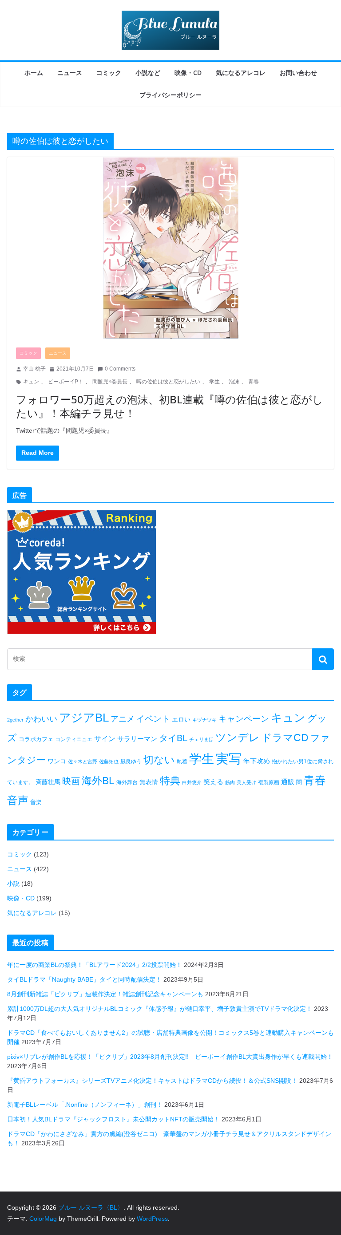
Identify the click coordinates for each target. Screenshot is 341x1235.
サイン (104, 738)
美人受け (246, 782)
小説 (13, 883)
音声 (17, 800)
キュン (31, 382)
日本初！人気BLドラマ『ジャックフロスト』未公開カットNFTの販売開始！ (113, 1119)
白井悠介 (192, 782)
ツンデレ (237, 737)
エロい (181, 719)
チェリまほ (201, 739)
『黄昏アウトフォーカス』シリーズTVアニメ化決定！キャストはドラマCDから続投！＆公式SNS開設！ (152, 1080)
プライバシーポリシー (170, 95)
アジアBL (84, 717)
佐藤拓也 (109, 761)
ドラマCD (285, 737)
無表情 (148, 781)
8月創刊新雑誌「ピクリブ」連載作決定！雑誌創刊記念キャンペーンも (105, 994)
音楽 (36, 802)
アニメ (123, 718)
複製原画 (268, 782)
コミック (108, 72)
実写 (229, 758)
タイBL (173, 738)
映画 (71, 781)
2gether (15, 719)
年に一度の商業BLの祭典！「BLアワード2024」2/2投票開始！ (94, 964)
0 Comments (120, 369)
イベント (153, 718)
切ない (159, 759)
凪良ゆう (131, 761)
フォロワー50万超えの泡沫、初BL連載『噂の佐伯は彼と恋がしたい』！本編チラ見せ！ (169, 406)
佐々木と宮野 (82, 761)
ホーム (33, 72)
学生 (214, 382)
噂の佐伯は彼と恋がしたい (168, 382)
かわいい (41, 718)
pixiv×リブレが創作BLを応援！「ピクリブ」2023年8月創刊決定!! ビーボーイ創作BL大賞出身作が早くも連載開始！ (170, 1056)
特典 (170, 780)
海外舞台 (127, 782)
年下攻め (256, 761)
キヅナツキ (204, 719)
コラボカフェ (36, 739)
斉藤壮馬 (48, 781)
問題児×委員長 (109, 382)
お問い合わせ (298, 72)
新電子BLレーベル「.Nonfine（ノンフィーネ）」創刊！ (85, 1104)
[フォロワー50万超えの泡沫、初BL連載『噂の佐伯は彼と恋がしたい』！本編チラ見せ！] (170, 248)
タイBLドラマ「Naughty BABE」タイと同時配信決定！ (84, 979)
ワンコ (57, 761)
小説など (147, 72)
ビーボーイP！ (65, 382)
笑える (213, 781)
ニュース (69, 72)
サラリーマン (137, 738)
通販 (287, 781)
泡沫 (234, 382)
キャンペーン (243, 718)
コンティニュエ (73, 739)
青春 (253, 382)
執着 (182, 761)
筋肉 (230, 782)
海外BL (98, 780)
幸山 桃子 (34, 369)
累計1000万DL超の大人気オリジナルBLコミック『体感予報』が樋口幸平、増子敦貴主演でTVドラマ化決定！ (159, 1008)
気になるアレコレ (241, 72)
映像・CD (188, 72)
